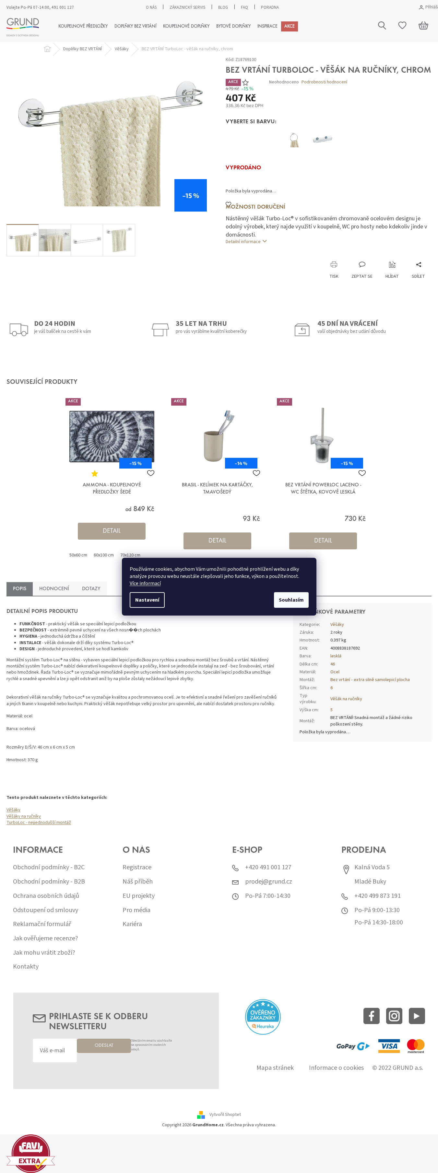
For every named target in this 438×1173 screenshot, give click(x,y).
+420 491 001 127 (268, 867)
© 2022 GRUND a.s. (397, 1068)
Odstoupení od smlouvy (45, 910)
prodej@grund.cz (268, 881)
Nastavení (147, 600)
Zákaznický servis (187, 7)
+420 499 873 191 (377, 896)
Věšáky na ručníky (23, 816)
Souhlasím (291, 600)
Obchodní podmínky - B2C (49, 867)
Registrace (137, 867)
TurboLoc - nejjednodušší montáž (38, 822)
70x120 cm (130, 555)
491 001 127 (63, 7)
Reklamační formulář (42, 924)
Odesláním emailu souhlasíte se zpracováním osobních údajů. (151, 1045)
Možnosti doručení (255, 207)
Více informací (145, 583)
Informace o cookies (336, 1068)
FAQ (244, 7)
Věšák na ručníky (346, 699)
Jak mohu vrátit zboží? (44, 952)
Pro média (136, 910)
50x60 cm (78, 555)
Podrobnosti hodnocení (324, 82)
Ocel (334, 672)
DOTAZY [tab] (91, 589)
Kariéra (132, 924)
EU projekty (139, 896)
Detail (112, 531)
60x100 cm (104, 555)
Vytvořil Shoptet (225, 1115)
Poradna (270, 7)
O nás (151, 7)
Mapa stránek (275, 1068)
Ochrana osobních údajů (46, 896)
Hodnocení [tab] (54, 589)
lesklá (335, 656)
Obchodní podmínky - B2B (49, 881)
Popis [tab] (19, 589)
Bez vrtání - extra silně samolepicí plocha (370, 680)
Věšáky (13, 810)
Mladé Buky (370, 881)
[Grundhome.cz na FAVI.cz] (30, 1153)
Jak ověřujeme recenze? (45, 938)
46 (332, 664)
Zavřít (260, 254)
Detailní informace (243, 241)
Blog (223, 7)
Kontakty (26, 966)
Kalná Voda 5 (372, 867)
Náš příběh (138, 881)
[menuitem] (83, 26)
